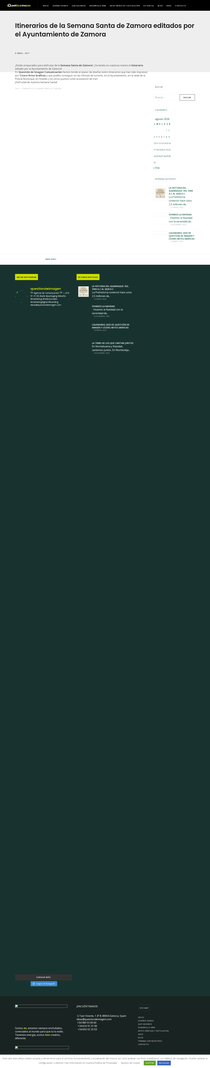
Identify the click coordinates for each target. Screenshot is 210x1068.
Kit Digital (148, 5)
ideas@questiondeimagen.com (94, 1019)
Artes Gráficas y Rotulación (125, 5)
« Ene (156, 167)
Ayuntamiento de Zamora (46, 68)
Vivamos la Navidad (180, 214)
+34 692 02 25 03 (87, 1029)
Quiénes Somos (60, 5)
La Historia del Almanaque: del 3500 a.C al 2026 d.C (181, 190)
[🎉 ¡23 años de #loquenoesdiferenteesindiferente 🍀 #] (44, 594)
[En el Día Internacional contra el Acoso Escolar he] (24, 554)
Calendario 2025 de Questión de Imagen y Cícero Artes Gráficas (181, 235)
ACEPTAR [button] (150, 1063)
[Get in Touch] (194, 16)
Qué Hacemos (79, 5)
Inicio (46, 5)
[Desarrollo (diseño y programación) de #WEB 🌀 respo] (24, 378)
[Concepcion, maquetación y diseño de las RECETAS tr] (24, 814)
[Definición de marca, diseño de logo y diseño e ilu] (63, 589)
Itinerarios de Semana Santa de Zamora (41, 88)
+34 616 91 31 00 (87, 1026)
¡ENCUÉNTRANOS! (87, 1006)
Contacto (180, 5)
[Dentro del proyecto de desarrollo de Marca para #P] (63, 393)
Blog (160, 5)
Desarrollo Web (97, 5)
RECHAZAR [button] (164, 1063)
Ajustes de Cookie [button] (130, 1062)
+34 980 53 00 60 (86, 1022)
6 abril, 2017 (22, 53)
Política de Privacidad (106, 1062)
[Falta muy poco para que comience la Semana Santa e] (44, 841)
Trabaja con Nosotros (150, 1041)
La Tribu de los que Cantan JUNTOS (112, 343)
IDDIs (168, 5)
